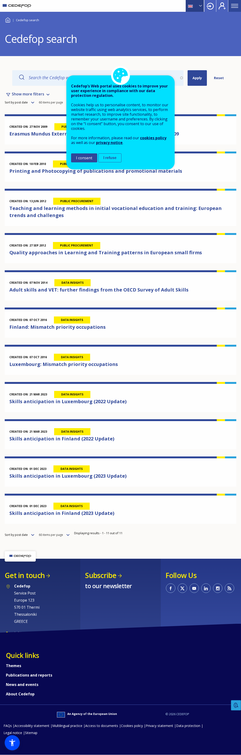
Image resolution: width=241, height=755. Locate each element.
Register (222, 6)
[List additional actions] (200, 6)
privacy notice (109, 142)
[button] (12, 742)
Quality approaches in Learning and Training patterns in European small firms (105, 252)
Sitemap (31, 732)
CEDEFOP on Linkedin (206, 588)
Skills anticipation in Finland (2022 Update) (61, 438)
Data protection (188, 725)
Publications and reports (29, 675)
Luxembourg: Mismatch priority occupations (63, 364)
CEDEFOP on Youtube (194, 588)
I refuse (109, 158)
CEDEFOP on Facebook (170, 588)
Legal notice (13, 732)
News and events (22, 684)
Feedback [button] (236, 705)
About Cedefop (20, 694)
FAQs (8, 725)
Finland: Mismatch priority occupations (57, 327)
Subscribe (100, 575)
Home (8, 19)
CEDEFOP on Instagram (217, 588)
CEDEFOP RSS (229, 588)
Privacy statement (159, 725)
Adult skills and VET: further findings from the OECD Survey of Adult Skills (99, 290)
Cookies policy (132, 725)
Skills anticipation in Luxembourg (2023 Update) (68, 476)
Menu (234, 6)
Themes (13, 665)
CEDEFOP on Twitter (182, 588)
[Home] (16, 6)
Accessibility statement (32, 725)
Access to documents (101, 725)
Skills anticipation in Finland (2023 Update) (61, 513)
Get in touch (25, 575)
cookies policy (153, 137)
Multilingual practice (67, 725)
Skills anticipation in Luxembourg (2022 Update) (68, 401)
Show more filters (28, 94)
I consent (84, 157)
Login (210, 6)
